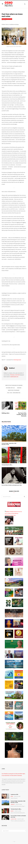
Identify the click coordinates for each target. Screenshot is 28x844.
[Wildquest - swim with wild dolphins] (9, 678)
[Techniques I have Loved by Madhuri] (14, 657)
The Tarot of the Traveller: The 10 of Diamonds (21, 414)
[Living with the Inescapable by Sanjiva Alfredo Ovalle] (18, 596)
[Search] (24, 4)
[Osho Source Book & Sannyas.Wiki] (18, 637)
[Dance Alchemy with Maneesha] (14, 648)
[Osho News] (8, 4)
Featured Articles (10, 387)
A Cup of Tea (13, 819)
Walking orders (5, 413)
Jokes (12, 796)
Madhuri (12, 368)
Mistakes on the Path (15, 374)
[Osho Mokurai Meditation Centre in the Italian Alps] (18, 719)
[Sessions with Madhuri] (14, 565)
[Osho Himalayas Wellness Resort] (14, 586)
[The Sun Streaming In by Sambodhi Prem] (14, 627)
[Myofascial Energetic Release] (18, 709)
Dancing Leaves (17, 359)
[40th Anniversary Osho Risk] (14, 534)
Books (12, 811)
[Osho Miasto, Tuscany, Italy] (14, 606)
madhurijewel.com (14, 376)
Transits (13, 804)
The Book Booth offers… (7, 464)
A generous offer (14, 794)
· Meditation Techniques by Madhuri (13, 385)
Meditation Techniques (13, 390)
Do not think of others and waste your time (12, 485)
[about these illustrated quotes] (14, 757)
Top (14, 841)
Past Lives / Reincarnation (13, 392)
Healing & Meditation (7, 19)
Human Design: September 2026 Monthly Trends (9, 444)
